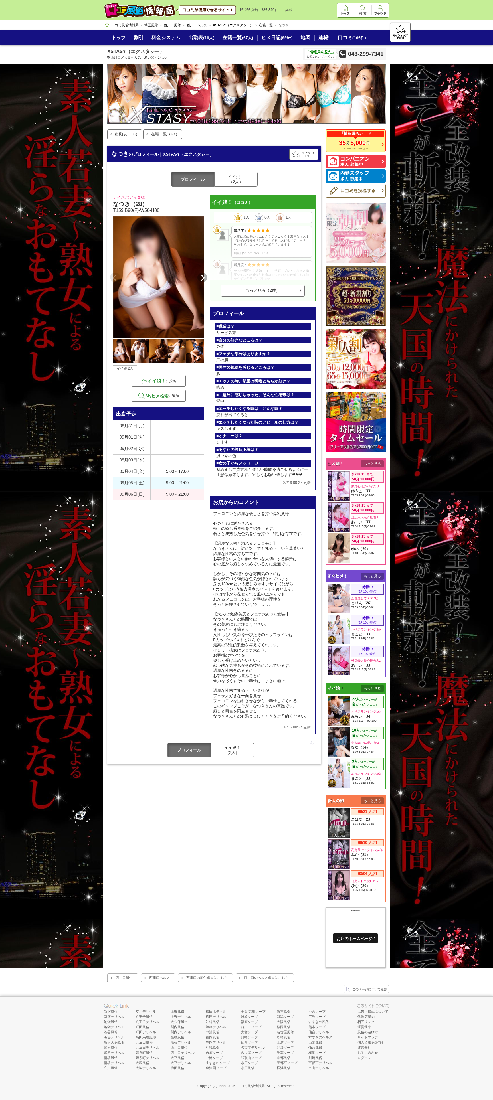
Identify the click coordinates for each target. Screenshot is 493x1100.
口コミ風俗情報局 (251, 1086)
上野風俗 (177, 1012)
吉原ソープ (214, 1053)
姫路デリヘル (216, 1027)
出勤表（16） (127, 134)
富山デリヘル (318, 1068)
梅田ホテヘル (216, 1012)
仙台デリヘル (318, 1032)
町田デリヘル (146, 1032)
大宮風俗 (177, 1058)
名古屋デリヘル (253, 1048)
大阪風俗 (283, 1022)
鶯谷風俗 (111, 1048)
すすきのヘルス (320, 1037)
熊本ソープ (317, 1027)
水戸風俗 (247, 1068)
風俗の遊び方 (367, 1032)
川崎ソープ (249, 1037)
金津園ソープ (216, 1068)
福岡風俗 (212, 1037)
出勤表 (202, 37)
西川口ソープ (251, 1027)
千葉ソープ (285, 1053)
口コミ (352, 37)
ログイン (364, 1058)
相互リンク (366, 1022)
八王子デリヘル (147, 1022)
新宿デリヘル (114, 1017)
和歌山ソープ (251, 1058)
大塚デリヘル (146, 1068)
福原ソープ (249, 1022)
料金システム (166, 37)
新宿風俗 (111, 1012)
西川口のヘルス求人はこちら (266, 978)
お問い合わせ (367, 1053)
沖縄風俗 (212, 1022)
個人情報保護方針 (371, 1042)
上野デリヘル (181, 1017)
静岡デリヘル (216, 1042)
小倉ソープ (317, 1012)
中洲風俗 (212, 1032)
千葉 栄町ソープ (253, 1012)
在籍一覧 (238, 37)
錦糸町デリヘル (147, 1058)
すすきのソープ (218, 1063)
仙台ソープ (249, 1042)
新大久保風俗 (114, 1042)
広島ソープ (317, 1017)
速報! (324, 37)
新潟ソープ (285, 1017)
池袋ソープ (285, 1048)
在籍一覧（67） (165, 134)
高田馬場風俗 (146, 1037)
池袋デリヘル (114, 1027)
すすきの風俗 (318, 1022)
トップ (118, 37)
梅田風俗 (177, 1068)
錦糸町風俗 (144, 1053)
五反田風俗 (144, 1042)
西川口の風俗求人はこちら (206, 978)
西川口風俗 (124, 978)
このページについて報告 (369, 989)
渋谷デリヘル (114, 1037)
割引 (139, 37)
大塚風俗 (142, 1063)
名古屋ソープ (251, 1053)
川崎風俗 (315, 1058)
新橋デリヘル (114, 1063)
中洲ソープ (214, 1058)
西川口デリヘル (183, 1053)
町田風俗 (142, 1027)
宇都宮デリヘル (320, 1063)
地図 (305, 37)
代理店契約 (366, 1017)
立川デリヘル (146, 1012)
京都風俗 (283, 1058)
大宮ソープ (249, 1032)
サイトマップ (367, 1037)
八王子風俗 (144, 1017)
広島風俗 (283, 1037)
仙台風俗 (315, 1048)
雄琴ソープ (249, 1017)
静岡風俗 (283, 1027)
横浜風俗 (283, 1068)
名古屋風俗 (285, 1032)
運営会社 (364, 1048)
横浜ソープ (317, 1053)
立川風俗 (111, 1068)
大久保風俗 (179, 1022)
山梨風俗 (315, 1042)
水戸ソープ (249, 1063)
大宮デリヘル (181, 1063)
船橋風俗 (177, 1037)
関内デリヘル (181, 1032)
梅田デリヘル (216, 1017)
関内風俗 (177, 1027)
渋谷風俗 (111, 1032)
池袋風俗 (111, 1022)
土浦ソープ (285, 1042)
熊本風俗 (283, 1012)
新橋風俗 (111, 1058)
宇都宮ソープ (287, 1063)
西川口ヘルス (159, 978)
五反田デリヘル (147, 1048)
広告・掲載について (372, 1012)
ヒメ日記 (277, 37)
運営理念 (364, 1027)
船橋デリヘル (181, 1042)
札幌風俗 (212, 1048)
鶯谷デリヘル (114, 1053)
